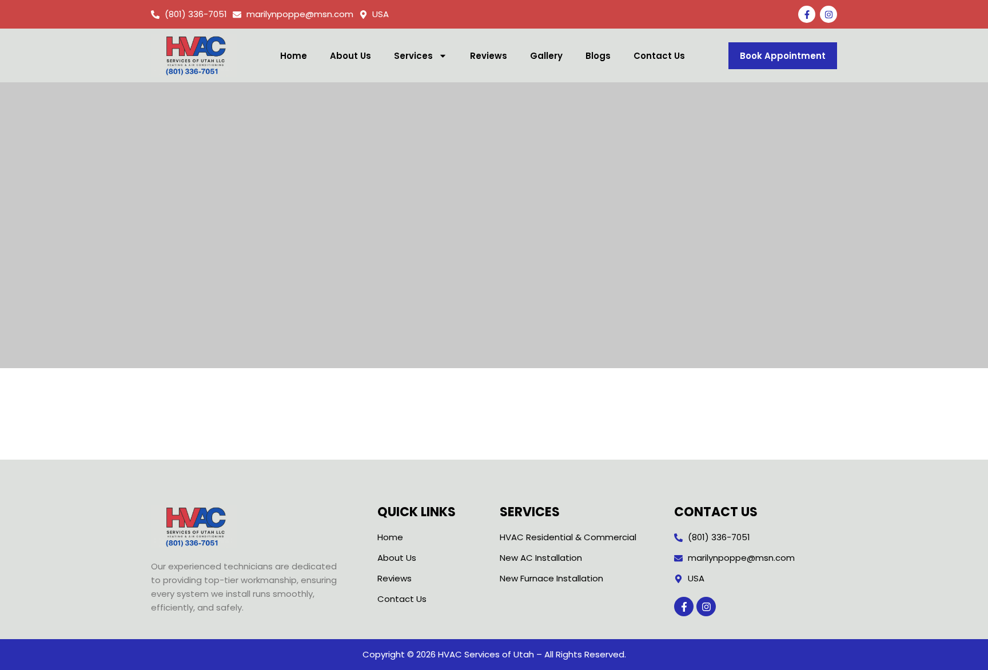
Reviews (488, 56)
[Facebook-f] (806, 14)
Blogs (598, 56)
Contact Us (659, 56)
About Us (350, 56)
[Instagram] (828, 14)
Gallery (546, 56)
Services (413, 56)
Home (293, 56)
